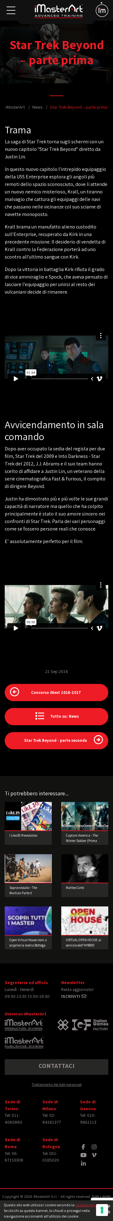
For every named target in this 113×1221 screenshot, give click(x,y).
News (37, 107)
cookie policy (86, 1205)
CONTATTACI (56, 1066)
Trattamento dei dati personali (57, 1084)
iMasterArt (15, 107)
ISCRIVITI (71, 996)
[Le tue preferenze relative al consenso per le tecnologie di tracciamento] (102, 1210)
